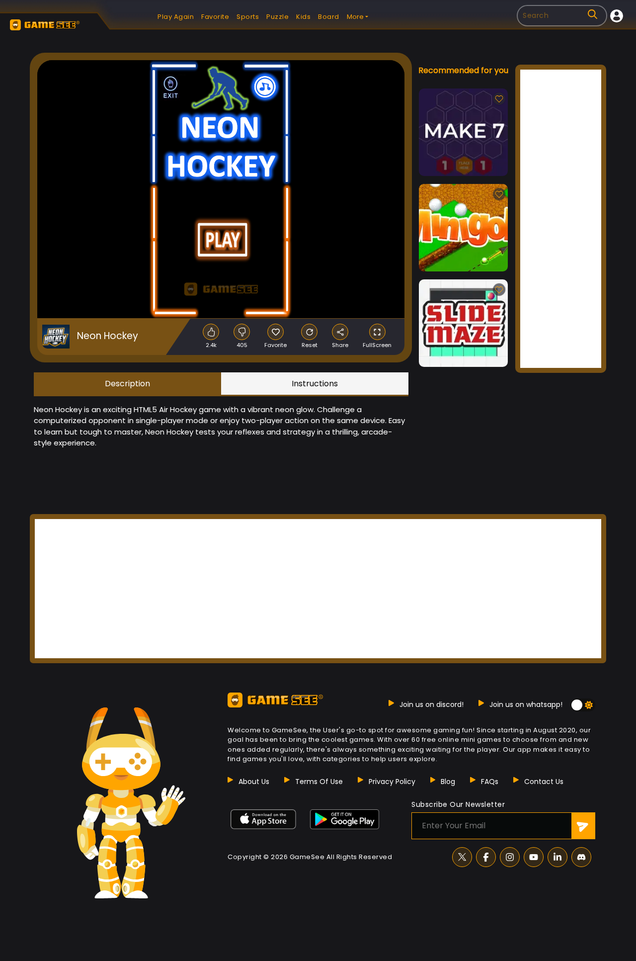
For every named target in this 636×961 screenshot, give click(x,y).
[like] (211, 332)
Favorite (215, 16)
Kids (303, 16)
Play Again (176, 16)
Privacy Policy (392, 781)
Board (328, 16)
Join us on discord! (431, 704)
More (355, 16)
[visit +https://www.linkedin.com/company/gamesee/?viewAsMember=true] (557, 857)
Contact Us (543, 781)
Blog (448, 781)
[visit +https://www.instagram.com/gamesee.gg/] (510, 857)
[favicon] (275, 332)
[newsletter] (583, 826)
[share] (340, 332)
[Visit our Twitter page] (462, 857)
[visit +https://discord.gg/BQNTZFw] (581, 857)
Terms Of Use (319, 781)
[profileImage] (616, 16)
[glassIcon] (592, 14)
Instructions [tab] (315, 383)
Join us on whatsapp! (525, 704)
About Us (253, 781)
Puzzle (277, 16)
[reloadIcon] (309, 332)
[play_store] (345, 819)
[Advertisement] (560, 219)
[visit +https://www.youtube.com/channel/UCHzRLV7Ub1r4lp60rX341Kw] (534, 857)
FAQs (489, 781)
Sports (248, 16)
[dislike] (242, 332)
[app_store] (263, 819)
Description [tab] (127, 383)
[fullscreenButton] (377, 332)
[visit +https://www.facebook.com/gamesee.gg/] (486, 857)
